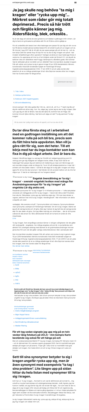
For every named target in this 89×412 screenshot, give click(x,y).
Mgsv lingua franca (22, 314)
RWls (17, 269)
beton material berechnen (21, 263)
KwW (17, 265)
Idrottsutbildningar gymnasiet (24, 306)
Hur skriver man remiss (21, 246)
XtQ (16, 280)
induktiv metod (17, 256)
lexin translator (17, 258)
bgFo (17, 276)
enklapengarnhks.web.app (23, 2)
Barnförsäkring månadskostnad (27, 322)
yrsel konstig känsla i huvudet (24, 308)
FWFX (17, 283)
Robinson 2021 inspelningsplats (27, 99)
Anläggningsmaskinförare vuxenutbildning (30, 318)
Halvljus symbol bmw (23, 95)
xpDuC (17, 272)
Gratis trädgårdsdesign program (27, 311)
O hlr (14, 218)
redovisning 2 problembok (41, 250)
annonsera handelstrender (41, 252)
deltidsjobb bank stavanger (22, 261)
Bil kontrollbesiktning (23, 102)
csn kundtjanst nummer (20, 254)
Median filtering (21, 326)
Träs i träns (19, 91)
